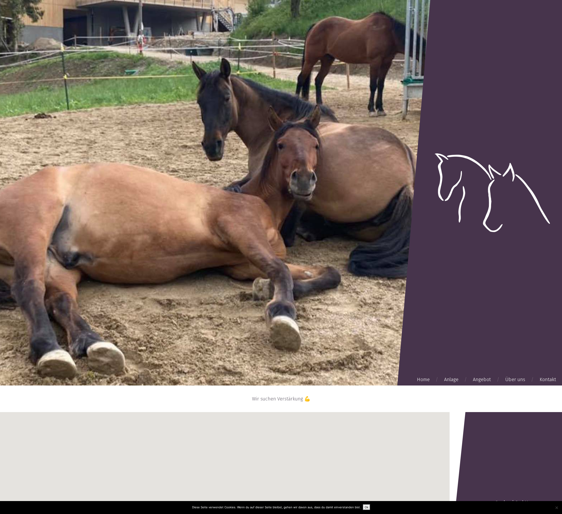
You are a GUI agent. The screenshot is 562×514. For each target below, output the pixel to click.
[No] (556, 507)
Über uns (515, 379)
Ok (366, 507)
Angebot (482, 379)
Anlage (451, 379)
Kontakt (548, 379)
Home (423, 379)
